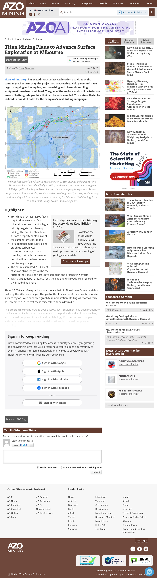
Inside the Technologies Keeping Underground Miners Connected (139, 283)
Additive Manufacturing (131, 360)
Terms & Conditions (133, 513)
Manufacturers (103, 513)
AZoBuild (12, 517)
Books (71, 509)
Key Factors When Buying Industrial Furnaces (126, 304)
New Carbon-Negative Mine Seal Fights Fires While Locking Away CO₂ (140, 52)
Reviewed (93, 71)
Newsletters (101, 521)
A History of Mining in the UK (139, 233)
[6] (115, 136)
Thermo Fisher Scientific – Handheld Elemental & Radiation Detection (126, 338)
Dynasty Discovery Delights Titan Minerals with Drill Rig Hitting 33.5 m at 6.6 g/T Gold (140, 87)
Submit (96, 472)
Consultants (101, 505)
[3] (115, 85)
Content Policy (130, 525)
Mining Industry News (130, 390)
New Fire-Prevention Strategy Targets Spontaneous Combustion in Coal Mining (139, 104)
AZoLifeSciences (44, 513)
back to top (141, 540)
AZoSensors (42, 497)
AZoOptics (12, 513)
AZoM (10, 497)
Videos (71, 517)
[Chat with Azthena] (149, 571)
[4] (115, 103)
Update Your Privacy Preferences (28, 574)
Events (71, 521)
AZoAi (39, 505)
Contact (126, 505)
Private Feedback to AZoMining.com (82, 467)
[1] (115, 52)
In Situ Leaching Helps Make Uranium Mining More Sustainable (140, 118)
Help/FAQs (100, 525)
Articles (72, 501)
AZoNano (12, 501)
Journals (72, 525)
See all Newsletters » (117, 405)
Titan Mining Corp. (16, 79)
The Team (100, 528)
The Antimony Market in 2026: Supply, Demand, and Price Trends (140, 204)
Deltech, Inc (116, 309)
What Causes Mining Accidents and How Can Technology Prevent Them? (139, 220)
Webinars (100, 501)
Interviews (100, 497)
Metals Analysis (127, 375)
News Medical (43, 509)
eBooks (71, 513)
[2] (115, 68)
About (126, 497)
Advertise (127, 509)
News (19, 39)
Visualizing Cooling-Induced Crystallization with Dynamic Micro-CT (138, 267)
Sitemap (127, 521)
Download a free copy (75, 261)
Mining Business (33, 39)
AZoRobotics (13, 505)
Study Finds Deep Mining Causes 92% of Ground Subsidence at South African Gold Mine (140, 69)
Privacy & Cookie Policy (134, 517)
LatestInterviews (146, 41)
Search (126, 501)
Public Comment (48, 467)
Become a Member (105, 517)
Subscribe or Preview (128, 364)
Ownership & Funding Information (134, 530)
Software (72, 528)
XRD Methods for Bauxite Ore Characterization (123, 331)
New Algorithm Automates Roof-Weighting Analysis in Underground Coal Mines (139, 137)
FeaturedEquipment (129, 41)
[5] (115, 120)
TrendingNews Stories (113, 41)
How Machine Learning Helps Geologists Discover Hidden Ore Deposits (140, 251)
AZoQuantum (43, 501)
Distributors (101, 509)
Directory (70, 3)
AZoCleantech (14, 509)
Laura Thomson (26, 68)
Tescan (114, 323)
